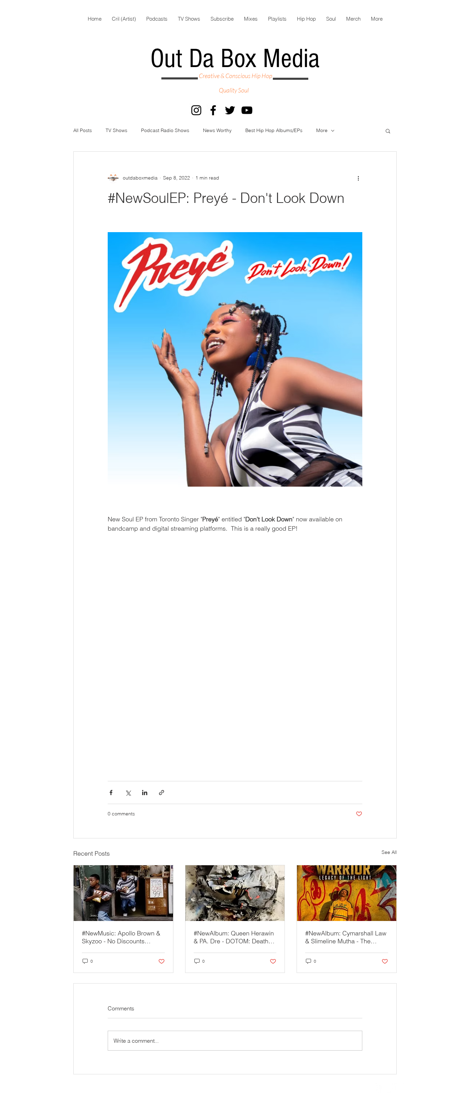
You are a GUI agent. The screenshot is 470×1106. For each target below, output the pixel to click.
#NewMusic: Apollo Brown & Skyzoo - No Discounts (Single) (121, 937)
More (322, 130)
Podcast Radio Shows (165, 130)
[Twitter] (230, 110)
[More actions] (358, 178)
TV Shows (116, 130)
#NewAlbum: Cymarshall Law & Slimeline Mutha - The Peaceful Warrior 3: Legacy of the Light (346, 937)
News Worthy (217, 130)
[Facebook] (213, 110)
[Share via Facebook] (111, 792)
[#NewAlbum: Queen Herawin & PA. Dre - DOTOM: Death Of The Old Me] (235, 893)
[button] (388, 130)
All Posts (82, 130)
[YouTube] (247, 110)
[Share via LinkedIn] (144, 792)
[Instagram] (196, 110)
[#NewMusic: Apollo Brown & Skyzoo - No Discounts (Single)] (123, 893)
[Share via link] (161, 792)
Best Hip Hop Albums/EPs (273, 130)
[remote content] (235, 626)
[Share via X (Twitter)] (128, 792)
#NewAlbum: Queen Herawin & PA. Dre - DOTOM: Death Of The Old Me (234, 937)
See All (389, 852)
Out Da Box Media (235, 58)
